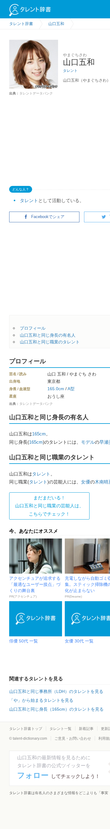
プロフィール (33, 328)
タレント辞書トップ (25, 729)
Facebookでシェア (47, 216)
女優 (85, 481)
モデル (88, 442)
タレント (70, 70)
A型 (71, 388)
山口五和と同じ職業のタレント (50, 341)
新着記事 (86, 729)
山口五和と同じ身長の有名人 (47, 335)
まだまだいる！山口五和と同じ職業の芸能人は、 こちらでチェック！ (49, 505)
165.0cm (55, 388)
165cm (39, 433)
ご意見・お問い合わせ (72, 738)
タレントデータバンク (36, 93)
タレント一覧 (61, 729)
